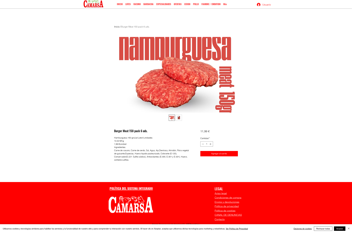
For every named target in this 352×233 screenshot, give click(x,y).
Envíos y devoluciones (227, 202)
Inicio (116, 26)
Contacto (220, 219)
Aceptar (339, 228)
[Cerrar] (348, 228)
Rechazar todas (323, 228)
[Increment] (211, 144)
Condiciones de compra (228, 197)
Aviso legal (221, 193)
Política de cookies (225, 210)
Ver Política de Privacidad (237, 228)
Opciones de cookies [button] (303, 228)
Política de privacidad (227, 206)
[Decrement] (202, 144)
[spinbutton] (206, 144)
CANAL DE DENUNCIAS (228, 215)
